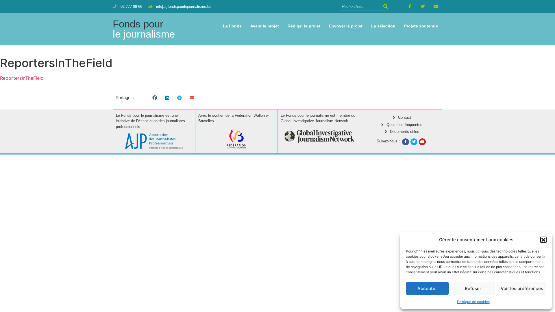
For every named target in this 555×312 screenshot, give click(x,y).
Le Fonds (232, 26)
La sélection (383, 26)
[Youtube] (435, 6)
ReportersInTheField (22, 78)
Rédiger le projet (304, 26)
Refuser (473, 288)
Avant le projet (264, 26)
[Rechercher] (385, 6)
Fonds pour (144, 29)
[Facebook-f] (410, 6)
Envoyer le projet (345, 26)
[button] (543, 240)
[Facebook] (405, 141)
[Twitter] (422, 6)
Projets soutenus (421, 26)
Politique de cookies (473, 302)
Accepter (427, 288)
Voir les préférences (522, 288)
